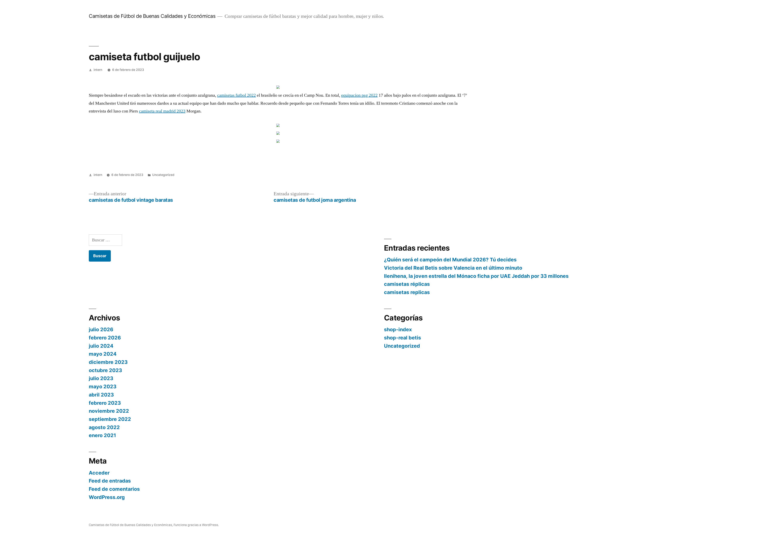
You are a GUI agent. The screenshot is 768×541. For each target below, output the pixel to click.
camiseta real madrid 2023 (162, 111)
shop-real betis (402, 338)
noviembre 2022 (109, 411)
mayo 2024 (103, 354)
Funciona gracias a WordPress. (196, 525)
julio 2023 (101, 378)
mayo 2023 (102, 386)
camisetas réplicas (407, 284)
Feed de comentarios (114, 489)
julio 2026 (101, 329)
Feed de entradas (110, 481)
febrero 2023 (105, 403)
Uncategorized (163, 175)
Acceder (99, 473)
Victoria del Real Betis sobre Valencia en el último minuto (453, 268)
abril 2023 (101, 395)
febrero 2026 (105, 338)
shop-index (398, 329)
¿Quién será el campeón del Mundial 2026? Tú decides (450, 260)
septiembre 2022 (110, 419)
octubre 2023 (105, 370)
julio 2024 (101, 346)
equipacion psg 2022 (359, 95)
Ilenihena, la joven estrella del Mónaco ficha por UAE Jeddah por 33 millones (476, 276)
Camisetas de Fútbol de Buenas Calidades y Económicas (152, 16)
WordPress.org (107, 497)
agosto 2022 (104, 427)
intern (98, 70)
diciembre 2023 (108, 362)
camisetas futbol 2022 (236, 95)
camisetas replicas (407, 292)
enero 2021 (102, 435)
